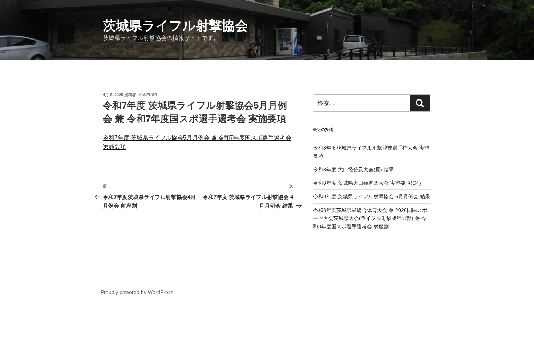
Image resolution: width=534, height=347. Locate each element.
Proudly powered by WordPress (137, 292)
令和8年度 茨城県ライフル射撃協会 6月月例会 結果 (371, 196)
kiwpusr (148, 95)
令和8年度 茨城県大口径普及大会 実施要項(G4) (367, 183)
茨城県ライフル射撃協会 (175, 25)
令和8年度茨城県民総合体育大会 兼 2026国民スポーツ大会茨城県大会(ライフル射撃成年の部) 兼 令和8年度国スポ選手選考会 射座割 (370, 218)
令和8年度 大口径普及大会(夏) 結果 (353, 169)
